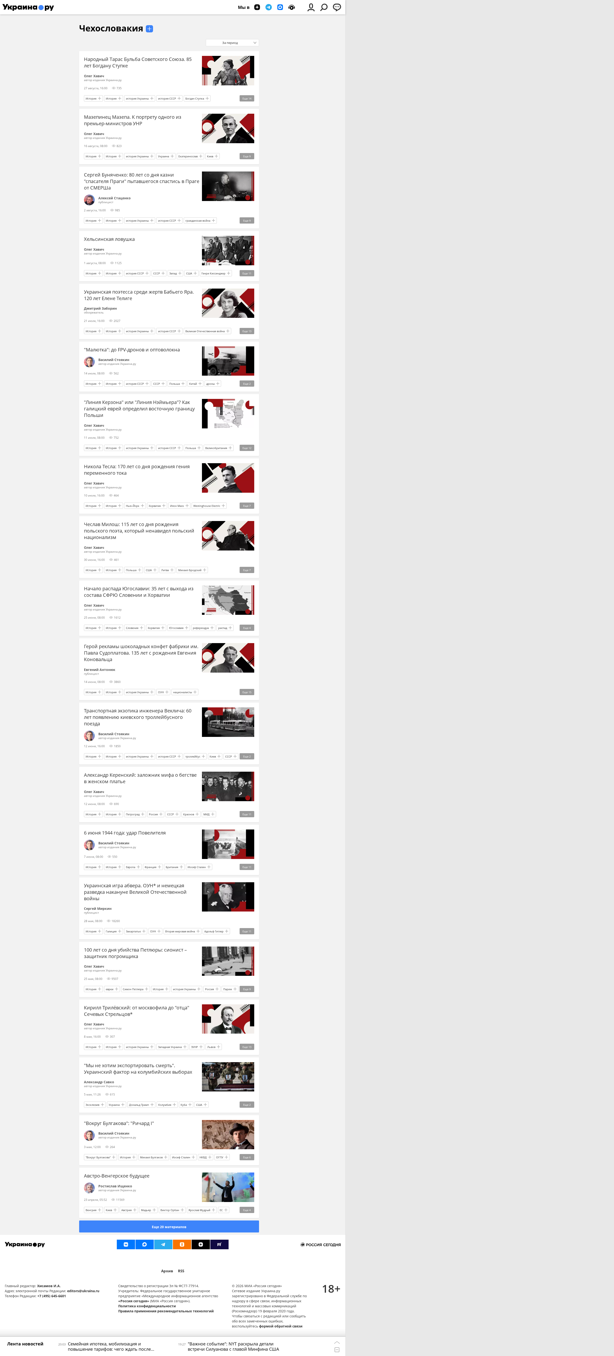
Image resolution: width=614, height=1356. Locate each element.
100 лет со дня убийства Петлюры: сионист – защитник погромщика (135, 953)
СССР (156, 273)
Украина (163, 156)
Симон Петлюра (133, 989)
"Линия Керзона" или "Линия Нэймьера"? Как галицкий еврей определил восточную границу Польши (139, 408)
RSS (181, 1270)
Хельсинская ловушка (109, 239)
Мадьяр (146, 1210)
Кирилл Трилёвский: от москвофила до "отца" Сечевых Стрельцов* (136, 1010)
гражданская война (197, 220)
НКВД (203, 1157)
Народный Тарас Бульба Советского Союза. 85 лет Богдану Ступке (138, 62)
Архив (167, 1270)
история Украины (137, 98)
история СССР (167, 98)
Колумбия (164, 1105)
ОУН (161, 692)
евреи (109, 989)
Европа (130, 867)
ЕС (221, 1210)
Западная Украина (170, 1047)
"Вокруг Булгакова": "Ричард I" (119, 1123)
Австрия (126, 1210)
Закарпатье (133, 931)
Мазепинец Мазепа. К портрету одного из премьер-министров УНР (132, 120)
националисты (182, 692)
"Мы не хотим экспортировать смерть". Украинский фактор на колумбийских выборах (138, 1068)
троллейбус (192, 756)
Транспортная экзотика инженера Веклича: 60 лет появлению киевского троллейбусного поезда (137, 717)
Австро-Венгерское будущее (116, 1175)
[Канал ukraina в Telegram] (163, 1244)
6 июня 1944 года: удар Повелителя (125, 832)
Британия (172, 867)
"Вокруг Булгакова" (98, 1157)
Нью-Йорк (132, 506)
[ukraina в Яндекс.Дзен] (201, 1244)
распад (222, 628)
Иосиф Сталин (197, 867)
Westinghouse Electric (206, 506)
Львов (211, 1047)
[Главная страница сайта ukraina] (28, 7)
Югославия (176, 628)
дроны (210, 383)
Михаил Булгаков (151, 1157)
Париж (227, 989)
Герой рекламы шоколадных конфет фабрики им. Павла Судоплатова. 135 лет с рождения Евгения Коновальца (141, 653)
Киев (210, 156)
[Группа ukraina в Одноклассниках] (182, 1244)
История (91, 98)
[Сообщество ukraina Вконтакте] (126, 1244)
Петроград (133, 814)
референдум (201, 628)
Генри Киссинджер (213, 273)
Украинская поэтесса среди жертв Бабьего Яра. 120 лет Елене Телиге (139, 295)
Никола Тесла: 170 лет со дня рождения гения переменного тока (137, 469)
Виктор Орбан (169, 1210)
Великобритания (216, 448)
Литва (165, 570)
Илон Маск (177, 506)
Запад (173, 273)
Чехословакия (111, 28)
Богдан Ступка (194, 98)
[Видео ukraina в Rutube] (219, 1244)
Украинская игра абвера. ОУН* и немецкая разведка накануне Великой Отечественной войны (135, 892)
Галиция (111, 931)
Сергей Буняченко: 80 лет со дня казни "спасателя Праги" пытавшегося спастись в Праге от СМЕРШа (141, 181)
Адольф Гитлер (214, 931)
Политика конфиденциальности (147, 1306)
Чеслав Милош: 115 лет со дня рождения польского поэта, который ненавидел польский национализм (139, 530)
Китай (193, 383)
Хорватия (155, 506)
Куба (184, 1105)
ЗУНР (194, 1047)
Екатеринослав (188, 156)
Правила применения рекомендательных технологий (166, 1311)
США (189, 273)
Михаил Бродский (189, 570)
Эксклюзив (92, 1105)
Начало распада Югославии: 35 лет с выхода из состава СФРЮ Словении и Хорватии (139, 591)
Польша (174, 383)
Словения (132, 628)
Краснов (188, 814)
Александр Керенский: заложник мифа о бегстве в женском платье (140, 778)
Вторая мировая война (180, 931)
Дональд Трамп (139, 1105)
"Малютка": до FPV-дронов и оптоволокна (132, 349)
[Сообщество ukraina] (145, 1244)
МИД (206, 814)
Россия (153, 814)
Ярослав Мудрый (199, 1210)
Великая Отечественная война (205, 331)
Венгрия (91, 1210)
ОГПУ (219, 1157)
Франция (150, 867)
